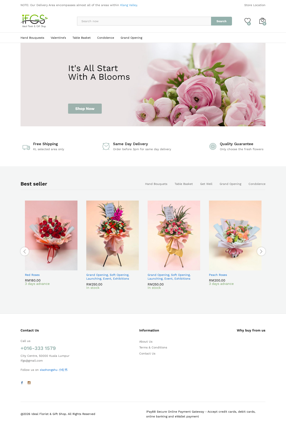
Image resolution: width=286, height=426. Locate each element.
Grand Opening (131, 37)
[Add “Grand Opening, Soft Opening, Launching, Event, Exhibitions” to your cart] (98, 267)
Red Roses (32, 274)
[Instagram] (29, 383)
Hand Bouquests (32, 37)
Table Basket (81, 37)
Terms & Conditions (153, 347)
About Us (145, 341)
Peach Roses (218, 274)
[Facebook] (22, 383)
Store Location (254, 5)
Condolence (105, 37)
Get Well (206, 183)
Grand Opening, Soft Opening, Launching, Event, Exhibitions (107, 276)
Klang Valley (128, 5)
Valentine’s (58, 37)
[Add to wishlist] (56, 267)
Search (221, 21)
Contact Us (147, 353)
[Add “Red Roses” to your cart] (36, 267)
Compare (65, 267)
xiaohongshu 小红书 (53, 369)
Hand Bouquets (156, 183)
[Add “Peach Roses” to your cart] (220, 267)
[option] (51, 249)
